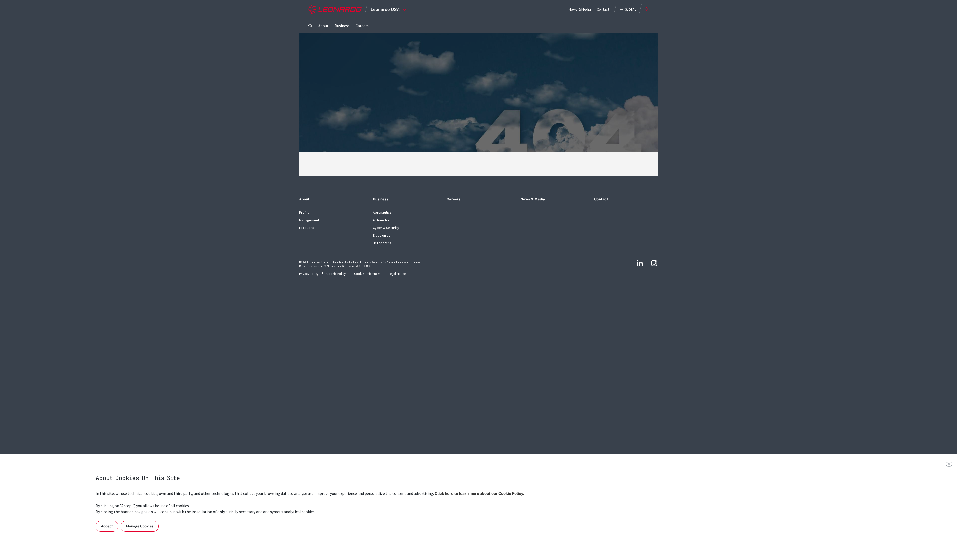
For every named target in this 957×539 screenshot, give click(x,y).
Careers (453, 199)
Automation (382, 220)
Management (309, 220)
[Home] (310, 26)
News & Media (532, 199)
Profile (304, 212)
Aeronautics (382, 212)
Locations (306, 227)
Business (380, 199)
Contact (601, 199)
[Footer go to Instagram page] (654, 263)
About (304, 199)
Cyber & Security (386, 227)
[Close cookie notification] (949, 464)
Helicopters (382, 243)
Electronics (381, 235)
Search (647, 9)
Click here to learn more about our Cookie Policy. (479, 493)
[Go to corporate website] (335, 9)
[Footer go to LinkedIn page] (640, 263)
